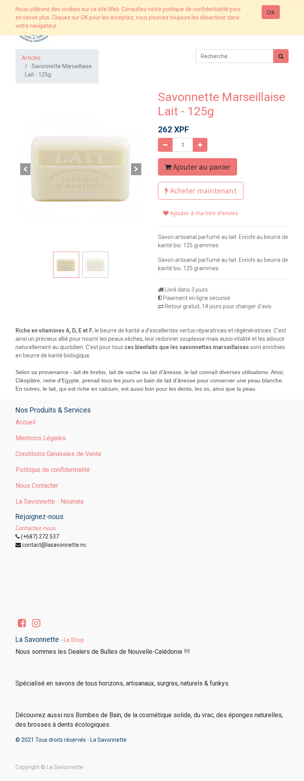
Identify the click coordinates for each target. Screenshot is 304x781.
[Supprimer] (165, 145)
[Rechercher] (281, 56)
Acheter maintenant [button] (202, 190)
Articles (31, 58)
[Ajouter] (200, 145)
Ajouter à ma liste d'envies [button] (203, 213)
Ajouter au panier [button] (200, 167)
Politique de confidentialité (52, 470)
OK (271, 12)
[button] (25, 169)
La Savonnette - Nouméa (49, 501)
